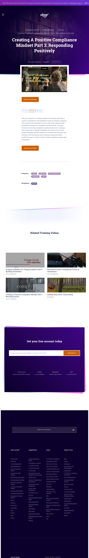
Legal (12, 515)
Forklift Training (32, 477)
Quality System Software (34, 513)
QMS (47, 496)
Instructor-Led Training (51, 464)
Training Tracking (68, 489)
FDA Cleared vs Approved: (52, 502)
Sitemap (66, 515)
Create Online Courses (51, 461)
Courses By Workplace (69, 491)
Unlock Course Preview (30, 99)
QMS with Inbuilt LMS (34, 502)
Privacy (12, 518)
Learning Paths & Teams (52, 476)
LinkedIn (47, 557)
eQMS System (67, 501)
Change (61, 29)
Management (48, 29)
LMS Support (67, 464)
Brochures (31, 495)
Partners (13, 513)
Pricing (12, 500)
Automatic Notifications (51, 474)
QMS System (32, 511)
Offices (34, 183)
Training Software (50, 489)
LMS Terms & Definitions (52, 466)
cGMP (47, 516)
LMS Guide (49, 484)
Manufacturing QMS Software (18, 480)
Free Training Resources (70, 477)
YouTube (52, 557)
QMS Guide (49, 486)
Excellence (13, 461)
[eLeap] (44, 15)
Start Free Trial (72, 353)
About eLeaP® (14, 459)
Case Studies (14, 508)
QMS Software (32, 508)
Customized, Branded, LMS (52, 469)
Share (26, 110)
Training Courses (32, 29)
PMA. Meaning (49, 513)
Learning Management (16, 464)
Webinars (31, 520)
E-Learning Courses (33, 492)
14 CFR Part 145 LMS (34, 465)
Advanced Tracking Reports (52, 471)
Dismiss (86, 3)
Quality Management (16, 466)
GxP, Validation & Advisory (35, 463)
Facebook (58, 557)
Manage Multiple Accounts (52, 479)
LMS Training (67, 513)
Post (33, 110)
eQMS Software (67, 498)
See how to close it (76, 3)
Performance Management (17, 493)
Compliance (42, 173)
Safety (44, 176)
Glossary (66, 486)
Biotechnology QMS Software (18, 477)
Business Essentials (69, 484)
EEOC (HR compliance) (54, 173)
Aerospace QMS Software (17, 491)
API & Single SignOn (51, 481)
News (12, 510)
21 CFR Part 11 (32, 470)
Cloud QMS (67, 508)
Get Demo (13, 503)
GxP (47, 518)
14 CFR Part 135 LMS (34, 468)
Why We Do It (14, 505)
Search (73, 429)
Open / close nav (3, 14)
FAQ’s (65, 459)
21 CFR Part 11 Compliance (52, 459)
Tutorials (66, 461)
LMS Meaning (67, 470)
